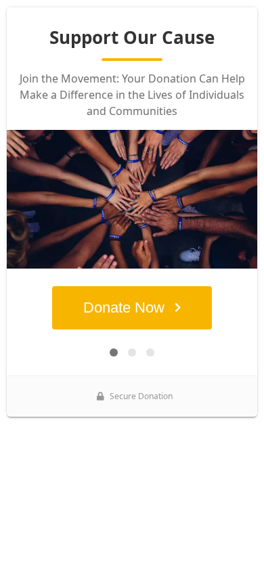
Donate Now (123, 307)
